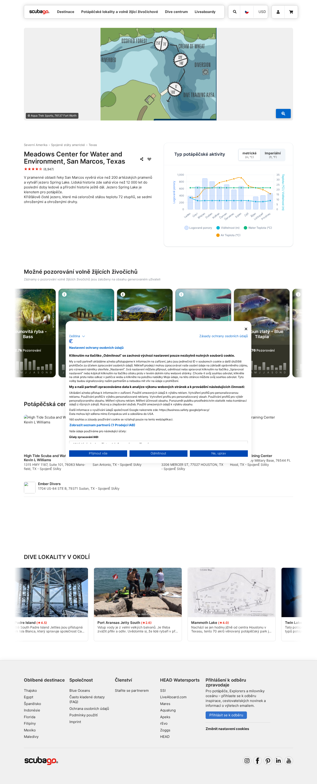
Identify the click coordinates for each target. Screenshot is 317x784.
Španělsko (32, 703)
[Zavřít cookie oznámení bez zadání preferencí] (246, 329)
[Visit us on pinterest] (268, 760)
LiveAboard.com (173, 697)
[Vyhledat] (234, 11)
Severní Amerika (35, 145)
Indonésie (32, 710)
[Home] (39, 12)
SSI (163, 690)
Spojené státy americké (68, 145)
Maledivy (31, 736)
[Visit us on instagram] (247, 760)
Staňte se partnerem (132, 690)
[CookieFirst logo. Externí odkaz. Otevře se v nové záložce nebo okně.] (71, 341)
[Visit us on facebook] (257, 760)
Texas (93, 145)
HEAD (165, 736)
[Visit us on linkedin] (278, 760)
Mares (165, 703)
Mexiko (30, 730)
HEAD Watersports (180, 680)
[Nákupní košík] (291, 12)
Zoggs (165, 730)
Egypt (28, 697)
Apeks (165, 717)
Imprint (75, 722)
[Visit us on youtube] (289, 760)
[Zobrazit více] (283, 113)
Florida (29, 717)
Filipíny (30, 723)
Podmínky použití (83, 715)
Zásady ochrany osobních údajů (223, 336)
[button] (77, 336)
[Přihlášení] (278, 12)
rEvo (164, 723)
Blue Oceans (79, 690)
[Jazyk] (246, 11)
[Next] (293, 334)
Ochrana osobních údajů (89, 708)
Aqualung (168, 710)
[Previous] (23, 334)
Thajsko (30, 690)
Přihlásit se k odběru (226, 715)
